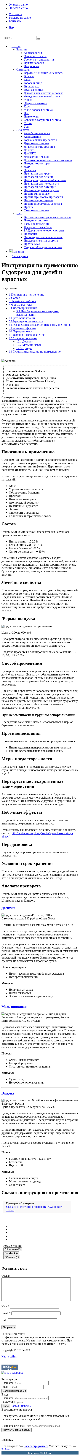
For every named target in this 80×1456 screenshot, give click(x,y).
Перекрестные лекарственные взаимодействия (40, 324)
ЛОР (27, 166)
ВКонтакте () (12, 1249)
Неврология (31, 66)
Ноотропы (30, 233)
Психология (31, 116)
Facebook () (11, 1253)
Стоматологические (36, 210)
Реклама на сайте (20, 17)
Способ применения (23, 308)
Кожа (27, 106)
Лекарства (22, 129)
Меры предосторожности (26, 321)
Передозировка (20, 331)
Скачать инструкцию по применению (35, 351)
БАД (19, 213)
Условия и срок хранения (26, 334)
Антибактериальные (37, 133)
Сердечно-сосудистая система (43, 119)
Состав (14, 297)
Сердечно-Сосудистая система (43, 247)
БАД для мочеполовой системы (44, 230)
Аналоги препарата (23, 338)
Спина (28, 123)
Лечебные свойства (22, 301)
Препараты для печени (38, 176)
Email (6, 1313)
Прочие (28, 207)
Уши (27, 126)
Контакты (15, 21)
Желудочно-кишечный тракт (42, 96)
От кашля (30, 170)
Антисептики (32, 136)
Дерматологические (36, 143)
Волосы (29, 76)
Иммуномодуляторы (37, 163)
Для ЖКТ (30, 153)
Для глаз (29, 150)
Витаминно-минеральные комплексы (47, 217)
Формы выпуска (20, 304)
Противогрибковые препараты (43, 197)
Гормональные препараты (40, 140)
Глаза (27, 79)
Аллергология (33, 52)
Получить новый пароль (16, 1429)
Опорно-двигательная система (43, 237)
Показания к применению (26, 294)
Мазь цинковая (28, 344)
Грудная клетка (33, 89)
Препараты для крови (37, 173)
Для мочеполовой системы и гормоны (48, 160)
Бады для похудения (36, 223)
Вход (12, 27)
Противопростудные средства (43, 203)
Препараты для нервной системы (45, 180)
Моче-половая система (38, 109)
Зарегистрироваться (14, 1391)
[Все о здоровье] (12, 1372)
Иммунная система (36, 220)
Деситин (24, 341)
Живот (28, 99)
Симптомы (23, 69)
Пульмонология (34, 62)
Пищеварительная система (41, 240)
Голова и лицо (33, 83)
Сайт (4, 1320)
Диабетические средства (39, 146)
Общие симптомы (35, 103)
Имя (5, 1306)
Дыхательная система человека (43, 93)
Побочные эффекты (22, 328)
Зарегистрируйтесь (36, 1446)
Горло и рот (31, 86)
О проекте (15, 14)
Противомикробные (36, 193)
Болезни (21, 49)
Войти (5, 1449)
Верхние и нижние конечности (43, 72)
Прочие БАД (32, 243)
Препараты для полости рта (41, 183)
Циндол (24, 348)
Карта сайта (9, 1356)
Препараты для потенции (40, 186)
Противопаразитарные (38, 200)
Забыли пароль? (21, 1405)
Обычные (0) (12, 1257)
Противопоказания (22, 318)
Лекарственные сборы (38, 227)
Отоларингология (35, 56)
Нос (26, 113)
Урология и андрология (39, 59)
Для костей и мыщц (36, 156)
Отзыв (5, 1275)
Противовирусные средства (41, 190)
